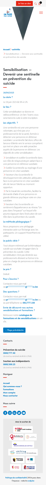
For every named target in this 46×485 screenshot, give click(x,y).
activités (16, 49)
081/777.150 (29, 302)
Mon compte (9, 392)
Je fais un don (24, 3)
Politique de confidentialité (16, 477)
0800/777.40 (9, 352)
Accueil (6, 49)
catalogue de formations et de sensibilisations (19, 316)
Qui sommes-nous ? (12, 386)
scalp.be (31, 480)
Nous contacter (10, 395)
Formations (8, 389)
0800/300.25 (9, 364)
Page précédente (15, 330)
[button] (36, 4)
